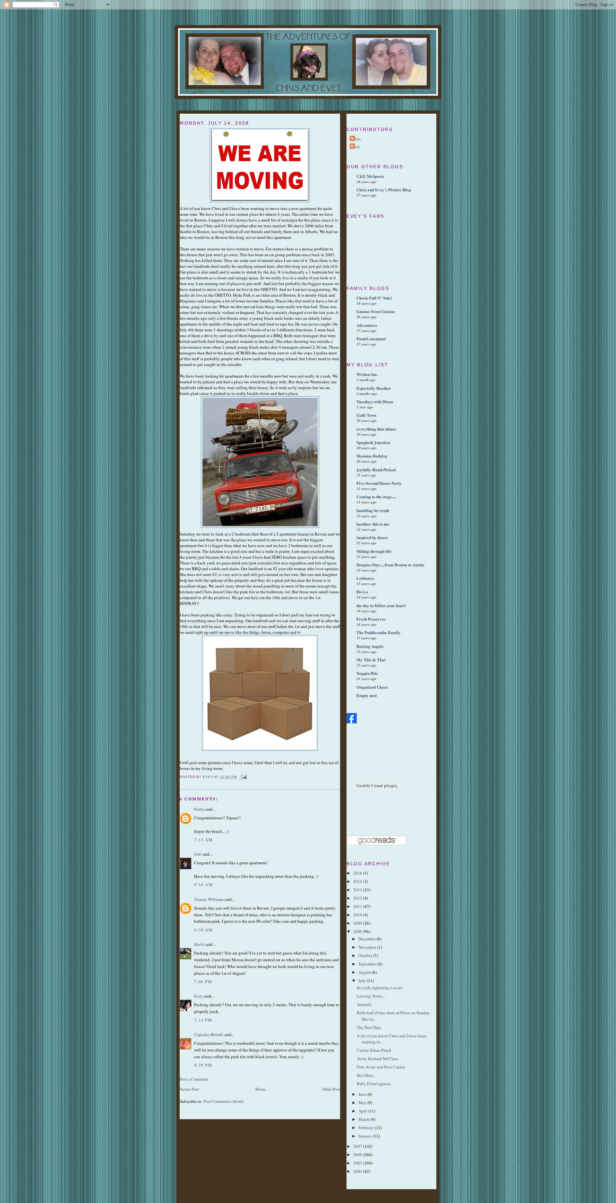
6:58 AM (203, 930)
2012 (358, 898)
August (365, 972)
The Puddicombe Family (378, 632)
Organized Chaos (372, 687)
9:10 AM (203, 884)
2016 (358, 873)
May (362, 1102)
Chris (356, 139)
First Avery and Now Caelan (381, 1067)
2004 (358, 1171)
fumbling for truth (372, 510)
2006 (358, 1154)
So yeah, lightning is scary (380, 987)
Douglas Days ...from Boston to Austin (390, 565)
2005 (358, 1163)
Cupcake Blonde (208, 1034)
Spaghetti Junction (373, 442)
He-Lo (362, 591)
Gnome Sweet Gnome (375, 311)
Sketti (199, 944)
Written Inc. (367, 374)
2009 (358, 923)
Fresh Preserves (370, 619)
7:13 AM (203, 839)
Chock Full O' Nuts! (374, 298)
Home (260, 1089)
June (362, 1094)
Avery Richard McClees (377, 1058)
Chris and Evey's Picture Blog (383, 190)
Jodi (197, 854)
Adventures (366, 325)
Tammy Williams (209, 899)
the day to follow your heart (381, 605)
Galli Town (366, 415)
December (367, 939)
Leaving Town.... (371, 996)
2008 (358, 931)
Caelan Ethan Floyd (374, 1050)
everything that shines (376, 429)
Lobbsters (365, 578)
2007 (358, 1146)
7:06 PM (203, 981)
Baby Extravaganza (374, 1083)
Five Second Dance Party (379, 483)
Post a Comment (194, 1079)
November (367, 947)
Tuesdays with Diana (374, 401)
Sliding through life (373, 551)
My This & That (371, 660)
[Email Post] (243, 777)
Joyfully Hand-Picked (376, 469)
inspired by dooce (372, 537)
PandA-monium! (371, 339)
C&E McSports (370, 176)
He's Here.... (367, 1075)
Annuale (364, 1004)
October (365, 955)
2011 (358, 906)
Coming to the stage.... (376, 496)
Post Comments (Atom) (223, 1101)
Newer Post (189, 1089)
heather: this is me (372, 524)
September (368, 964)
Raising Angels (369, 646)
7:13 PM (203, 1020)
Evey (198, 996)
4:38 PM (203, 1065)
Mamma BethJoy (372, 456)
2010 (358, 915)
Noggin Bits (367, 673)
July (362, 980)
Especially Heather (373, 388)
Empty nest (366, 695)
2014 (358, 881)
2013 (358, 890)
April (363, 1111)
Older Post (331, 1089)
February (366, 1127)
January (365, 1136)
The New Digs (369, 1027)
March (364, 1119)
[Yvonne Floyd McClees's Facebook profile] (351, 722)
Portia (199, 809)
